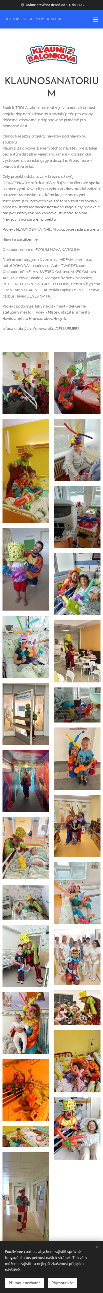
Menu (95, 19)
